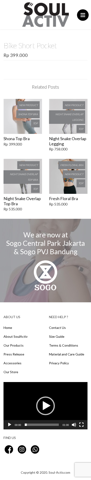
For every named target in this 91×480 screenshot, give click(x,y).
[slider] (42, 425)
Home (8, 328)
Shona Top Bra (17, 138)
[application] (46, 405)
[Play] (9, 424)
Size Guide (56, 336)
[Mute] (74, 424)
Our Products (14, 345)
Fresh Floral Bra (63, 198)
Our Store (11, 372)
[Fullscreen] (81, 424)
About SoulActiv (16, 336)
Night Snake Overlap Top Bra (22, 201)
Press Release (14, 354)
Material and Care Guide (66, 354)
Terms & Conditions (63, 345)
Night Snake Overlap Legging (67, 141)
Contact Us (57, 328)
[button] (45, 406)
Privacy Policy (59, 363)
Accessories (12, 363)
